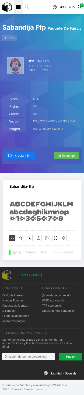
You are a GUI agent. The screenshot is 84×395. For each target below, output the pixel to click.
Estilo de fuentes (13, 295)
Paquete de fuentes (15, 305)
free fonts (41, 389)
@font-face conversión (57, 295)
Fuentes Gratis (29, 275)
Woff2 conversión (53, 300)
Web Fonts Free (7, 7)
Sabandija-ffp (21, 186)
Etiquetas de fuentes (15, 316)
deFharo (43, 61)
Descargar (69, 155)
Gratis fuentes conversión (58, 310)
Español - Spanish (63, 373)
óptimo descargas (13, 321)
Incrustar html (22, 155)
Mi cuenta (67, 7)
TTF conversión (52, 305)
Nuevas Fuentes (13, 300)
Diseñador (9, 310)
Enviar (70, 357)
